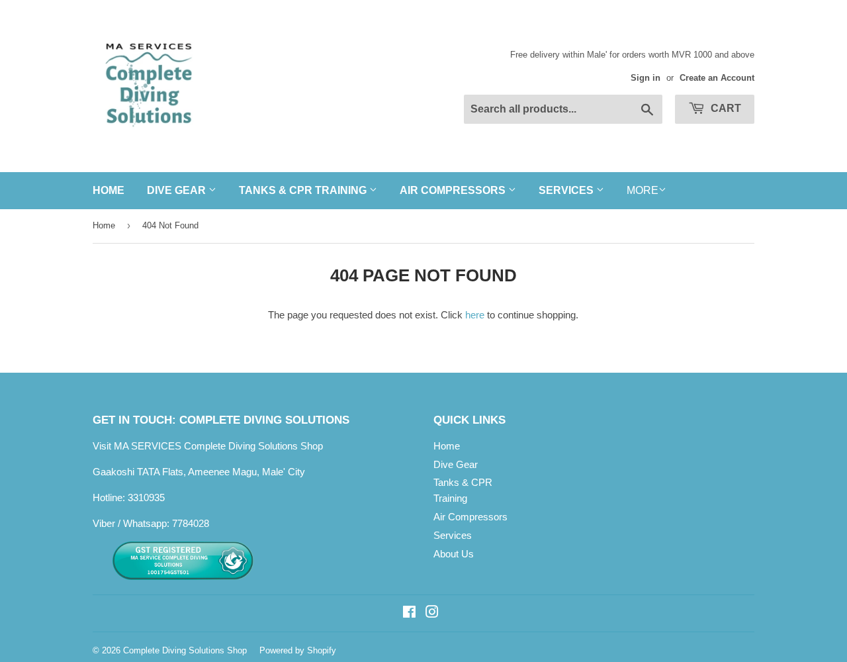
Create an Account (717, 78)
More (642, 190)
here (474, 314)
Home (108, 190)
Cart (724, 108)
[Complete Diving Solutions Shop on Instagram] (432, 613)
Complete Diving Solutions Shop (185, 650)
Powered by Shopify (297, 650)
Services (567, 190)
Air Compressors (454, 190)
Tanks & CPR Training (304, 190)
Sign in (645, 78)
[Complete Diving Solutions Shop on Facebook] (409, 613)
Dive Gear (177, 190)
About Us (453, 553)
